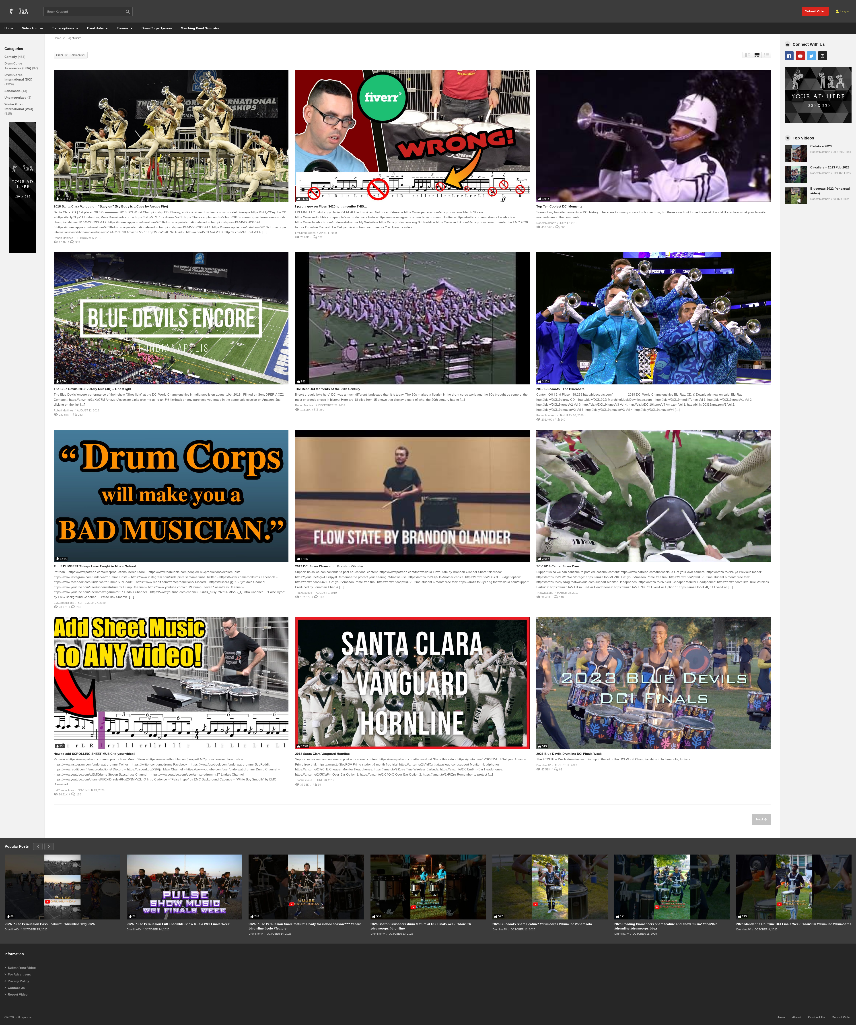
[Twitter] (811, 55)
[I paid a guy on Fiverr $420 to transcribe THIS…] (412, 136)
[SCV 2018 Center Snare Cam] (653, 496)
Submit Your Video (22, 967)
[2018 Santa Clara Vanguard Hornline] (412, 683)
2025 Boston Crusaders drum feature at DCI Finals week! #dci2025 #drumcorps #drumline (420, 926)
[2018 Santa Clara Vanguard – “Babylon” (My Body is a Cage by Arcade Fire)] (171, 136)
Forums (123, 28)
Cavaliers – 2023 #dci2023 (830, 167)
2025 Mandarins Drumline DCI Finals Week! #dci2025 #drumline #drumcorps (793, 924)
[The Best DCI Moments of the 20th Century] (412, 318)
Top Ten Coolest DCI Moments (559, 206)
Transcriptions (63, 28)
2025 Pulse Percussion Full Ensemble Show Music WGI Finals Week (178, 924)
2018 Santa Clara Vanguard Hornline (322, 753)
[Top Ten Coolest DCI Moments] (653, 136)
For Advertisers (19, 974)
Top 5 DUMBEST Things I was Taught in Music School (95, 566)
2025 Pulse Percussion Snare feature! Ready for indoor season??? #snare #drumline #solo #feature (305, 926)
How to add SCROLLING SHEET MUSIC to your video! (94, 753)
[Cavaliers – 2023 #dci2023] (796, 174)
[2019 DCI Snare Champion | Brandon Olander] (412, 496)
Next (760, 819)
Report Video (18, 994)
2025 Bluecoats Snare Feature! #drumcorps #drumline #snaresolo (542, 924)
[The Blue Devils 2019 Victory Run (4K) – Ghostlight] (171, 318)
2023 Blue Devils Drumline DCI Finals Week (569, 753)
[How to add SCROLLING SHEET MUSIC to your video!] (171, 683)
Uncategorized (15, 97)
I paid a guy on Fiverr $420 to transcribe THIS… (331, 206)
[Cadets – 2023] (796, 153)
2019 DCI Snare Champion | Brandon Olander (329, 566)
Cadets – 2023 (821, 146)
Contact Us (16, 988)
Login (844, 11)
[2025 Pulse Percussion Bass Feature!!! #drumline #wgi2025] (62, 887)
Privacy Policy (18, 981)
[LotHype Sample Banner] (22, 252)
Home (8, 28)
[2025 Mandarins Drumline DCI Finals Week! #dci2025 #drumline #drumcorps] (794, 887)
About (796, 1017)
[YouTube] (800, 55)
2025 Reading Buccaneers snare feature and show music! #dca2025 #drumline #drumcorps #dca (665, 926)
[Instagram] (822, 55)
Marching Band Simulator (200, 28)
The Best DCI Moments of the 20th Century (327, 389)
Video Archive (32, 28)
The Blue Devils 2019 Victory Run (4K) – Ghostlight (92, 389)
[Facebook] (789, 55)
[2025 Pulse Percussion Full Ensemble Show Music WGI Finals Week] (184, 887)
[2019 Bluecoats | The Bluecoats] (653, 318)
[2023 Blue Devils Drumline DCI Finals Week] (653, 683)
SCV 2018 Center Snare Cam (557, 566)
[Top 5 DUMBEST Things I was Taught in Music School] (171, 496)
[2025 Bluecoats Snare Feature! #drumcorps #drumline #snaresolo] (550, 887)
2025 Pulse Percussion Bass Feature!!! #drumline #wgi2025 (50, 924)
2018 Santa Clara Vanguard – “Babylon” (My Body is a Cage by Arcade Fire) (111, 206)
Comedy (11, 56)
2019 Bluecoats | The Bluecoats (560, 389)
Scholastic (12, 91)
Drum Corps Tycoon (157, 28)
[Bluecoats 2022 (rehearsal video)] (796, 195)
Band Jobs (96, 28)
